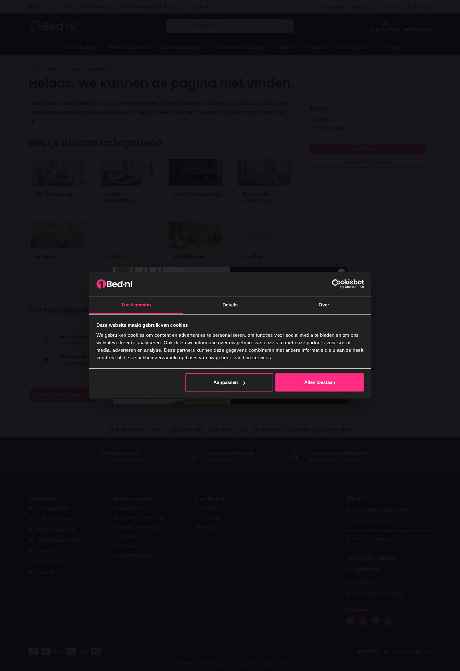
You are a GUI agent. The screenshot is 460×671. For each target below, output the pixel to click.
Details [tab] (230, 304)
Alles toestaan (319, 382)
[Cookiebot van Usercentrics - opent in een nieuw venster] (336, 284)
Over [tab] (324, 304)
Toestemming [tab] (136, 304)
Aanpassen (225, 382)
